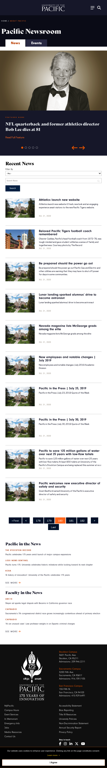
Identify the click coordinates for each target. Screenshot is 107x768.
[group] (53, 133)
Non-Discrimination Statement (73, 723)
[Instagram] (66, 744)
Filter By (9, 169)
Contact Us (9, 736)
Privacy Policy (65, 732)
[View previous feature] (74, 148)
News (15, 43)
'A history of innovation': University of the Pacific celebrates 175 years (37, 575)
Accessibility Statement (70, 705)
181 (71, 520)
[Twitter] (77, 744)
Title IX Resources (67, 714)
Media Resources (13, 732)
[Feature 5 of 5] (37, 148)
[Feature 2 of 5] (26, 148)
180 (60, 520)
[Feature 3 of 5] (29, 148)
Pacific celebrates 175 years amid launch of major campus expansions (38, 554)
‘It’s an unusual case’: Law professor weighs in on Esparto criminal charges (40, 624)
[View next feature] (82, 148)
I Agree (53, 762)
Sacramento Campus (70, 668)
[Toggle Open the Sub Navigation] (91, 7)
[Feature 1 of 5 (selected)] (22, 148)
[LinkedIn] (71, 744)
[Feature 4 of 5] (33, 148)
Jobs (6, 727)
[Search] (99, 8)
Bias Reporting (66, 710)
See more (12, 583)
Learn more (52, 755)
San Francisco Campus (70, 685)
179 (49, 520)
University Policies (68, 719)
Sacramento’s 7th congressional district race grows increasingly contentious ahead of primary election (52, 613)
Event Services (11, 714)
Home (4, 21)
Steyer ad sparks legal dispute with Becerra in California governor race (38, 603)
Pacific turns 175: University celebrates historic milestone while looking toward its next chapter (49, 565)
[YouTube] (84, 744)
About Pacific (18, 21)
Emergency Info (12, 723)
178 (38, 520)
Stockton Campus (68, 651)
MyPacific (9, 705)
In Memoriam (11, 719)
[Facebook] (61, 744)
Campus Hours (11, 710)
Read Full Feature (52, 130)
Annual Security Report (70, 727)
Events (36, 43)
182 (82, 520)
